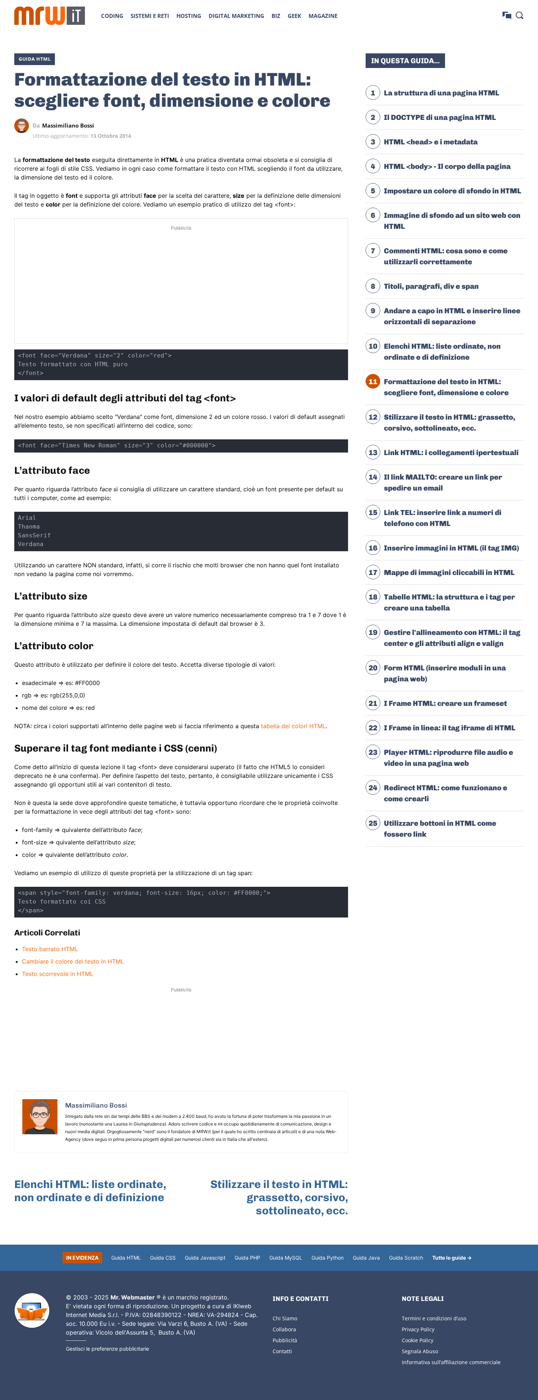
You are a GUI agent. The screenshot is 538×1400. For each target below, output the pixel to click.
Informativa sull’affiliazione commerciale (451, 1362)
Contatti (282, 1351)
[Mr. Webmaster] (31, 1311)
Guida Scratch (406, 1258)
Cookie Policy (417, 1340)
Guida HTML (35, 59)
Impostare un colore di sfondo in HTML (452, 190)
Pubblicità (285, 1340)
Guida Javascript (205, 1258)
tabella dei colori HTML (293, 726)
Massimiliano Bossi (68, 125)
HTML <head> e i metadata (431, 141)
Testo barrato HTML (50, 949)
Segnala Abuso (420, 1351)
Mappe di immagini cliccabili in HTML (449, 572)
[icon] (506, 15)
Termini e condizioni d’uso (434, 1318)
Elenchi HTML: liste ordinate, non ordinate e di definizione (90, 1191)
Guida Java (366, 1258)
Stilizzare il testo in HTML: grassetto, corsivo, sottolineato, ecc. (279, 1197)
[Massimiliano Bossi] (23, 125)
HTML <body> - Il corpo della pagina (447, 166)
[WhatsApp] (307, 125)
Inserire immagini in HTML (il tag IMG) (451, 548)
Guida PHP (247, 1258)
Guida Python (327, 1258)
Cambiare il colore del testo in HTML (73, 961)
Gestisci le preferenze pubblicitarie (107, 1349)
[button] (519, 15)
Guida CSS (163, 1258)
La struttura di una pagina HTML (441, 92)
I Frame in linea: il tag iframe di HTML (449, 727)
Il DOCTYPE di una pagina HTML (440, 117)
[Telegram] (324, 125)
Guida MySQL (285, 1258)
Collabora (284, 1329)
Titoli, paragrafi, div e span (431, 286)
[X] (273, 125)
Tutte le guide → (452, 1258)
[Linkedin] (290, 125)
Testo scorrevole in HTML (57, 973)
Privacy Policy (418, 1329)
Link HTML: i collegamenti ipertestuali (451, 452)
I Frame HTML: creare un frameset (445, 703)
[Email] (340, 125)
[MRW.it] (49, 16)
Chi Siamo (285, 1318)
